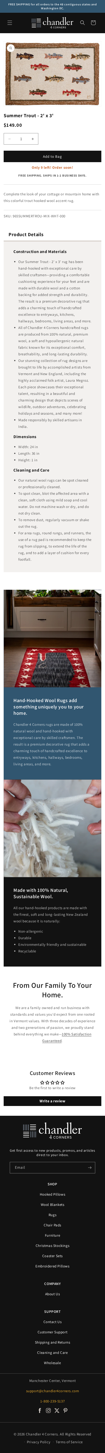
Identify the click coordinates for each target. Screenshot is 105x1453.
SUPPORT (52, 1311)
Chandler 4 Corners (42, 1434)
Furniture (52, 1235)
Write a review (52, 1101)
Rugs (52, 1214)
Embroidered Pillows (52, 1266)
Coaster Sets (52, 1255)
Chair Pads (52, 1225)
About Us (52, 1294)
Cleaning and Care (52, 1352)
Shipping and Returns (52, 1342)
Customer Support (53, 1332)
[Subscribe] (89, 1167)
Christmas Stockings (52, 1245)
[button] (9, 22)
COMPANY (52, 1283)
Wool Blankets (52, 1204)
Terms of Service (69, 1442)
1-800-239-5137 (52, 1401)
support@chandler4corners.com (52, 1391)
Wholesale (52, 1362)
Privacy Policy (39, 1442)
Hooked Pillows (52, 1194)
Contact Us (52, 1321)
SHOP (52, 1184)
